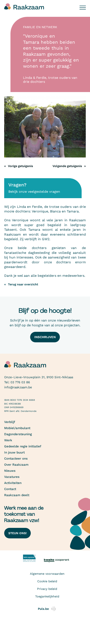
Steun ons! (17, 533)
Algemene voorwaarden (47, 573)
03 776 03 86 (20, 382)
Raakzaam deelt (16, 495)
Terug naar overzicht (23, 284)
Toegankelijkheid (47, 596)
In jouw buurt (14, 452)
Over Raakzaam (16, 465)
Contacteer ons (16, 458)
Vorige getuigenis (20, 166)
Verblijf (9, 422)
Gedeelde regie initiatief (22, 446)
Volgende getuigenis (67, 166)
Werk (8, 440)
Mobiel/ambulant (17, 428)
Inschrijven (45, 337)
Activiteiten (13, 483)
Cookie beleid (47, 581)
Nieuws (9, 471)
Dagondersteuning (18, 434)
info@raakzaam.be (18, 387)
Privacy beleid (47, 588)
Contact (10, 489)
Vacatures (11, 477)
